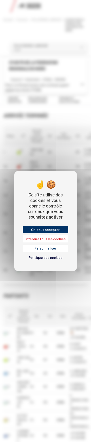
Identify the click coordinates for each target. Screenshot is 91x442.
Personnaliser (45, 248)
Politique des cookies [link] (45, 257)
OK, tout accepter (45, 229)
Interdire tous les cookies (45, 239)
